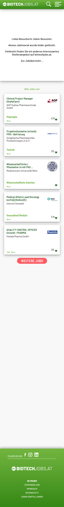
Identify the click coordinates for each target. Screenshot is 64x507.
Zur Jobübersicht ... (32, 60)
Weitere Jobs (32, 261)
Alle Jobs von (32, 88)
